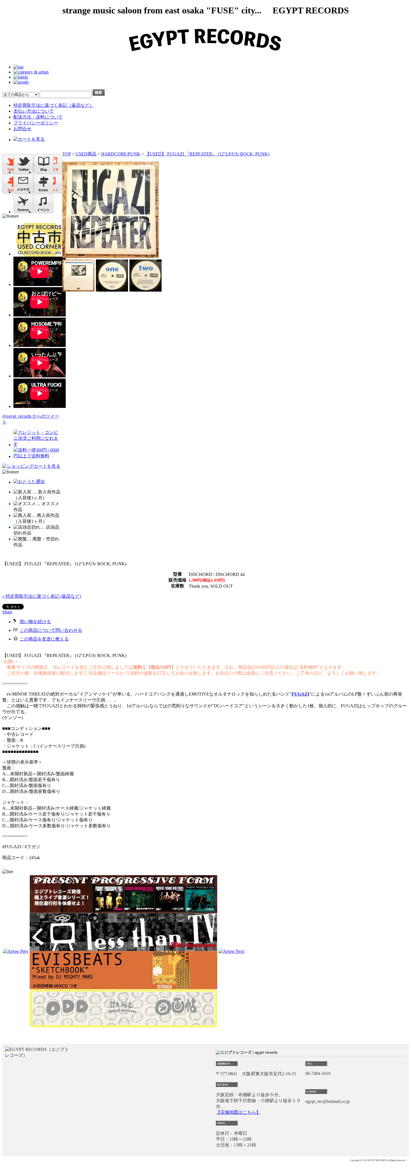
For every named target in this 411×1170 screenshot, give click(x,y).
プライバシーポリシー (35, 122)
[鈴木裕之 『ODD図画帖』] (123, 1024)
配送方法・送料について (38, 117)
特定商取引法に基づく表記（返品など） (53, 105)
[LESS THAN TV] (123, 948)
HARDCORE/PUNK (120, 154)
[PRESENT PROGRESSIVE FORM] (123, 910)
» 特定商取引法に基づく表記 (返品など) (41, 596)
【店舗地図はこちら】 (238, 1112)
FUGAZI (300, 694)
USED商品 (85, 154)
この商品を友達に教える (44, 639)
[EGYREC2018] (205, 57)
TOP (66, 154)
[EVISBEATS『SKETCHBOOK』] (123, 986)
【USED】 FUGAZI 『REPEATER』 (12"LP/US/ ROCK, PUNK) (207, 154)
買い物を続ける (35, 621)
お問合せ (22, 128)
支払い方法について (33, 111)
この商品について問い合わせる (51, 630)
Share (7, 611)
